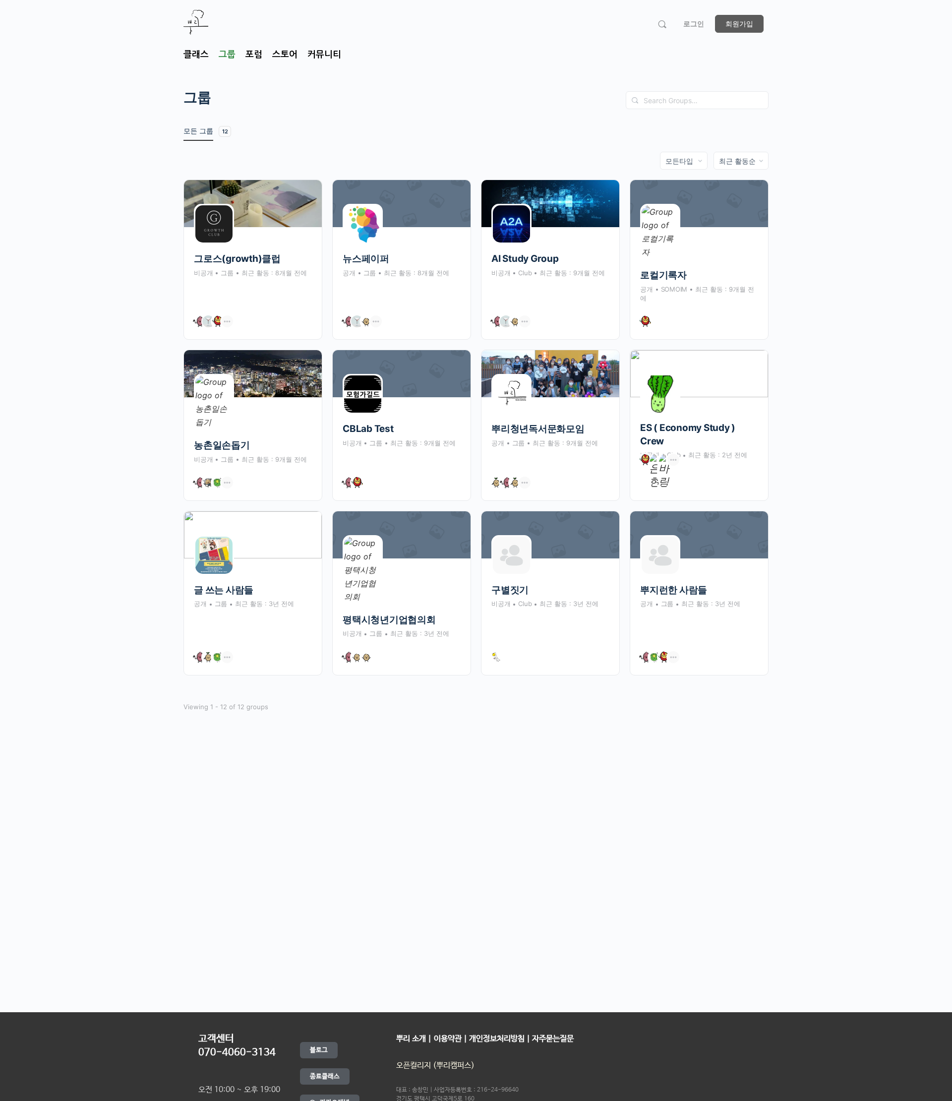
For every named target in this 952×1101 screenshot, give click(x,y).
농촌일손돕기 (222, 445)
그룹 (227, 54)
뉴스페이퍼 (366, 258)
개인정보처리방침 (497, 1038)
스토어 (285, 54)
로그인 (693, 23)
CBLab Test (368, 428)
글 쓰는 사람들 (223, 590)
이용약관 (449, 1038)
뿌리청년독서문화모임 (538, 428)
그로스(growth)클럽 (237, 258)
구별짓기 (510, 590)
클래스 (196, 54)
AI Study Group (525, 258)
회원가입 (739, 23)
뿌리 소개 (411, 1038)
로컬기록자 (663, 275)
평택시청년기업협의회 (389, 619)
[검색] (662, 24)
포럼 (253, 54)
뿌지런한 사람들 (673, 590)
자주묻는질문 (553, 1038)
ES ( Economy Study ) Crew (687, 434)
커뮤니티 (324, 54)
